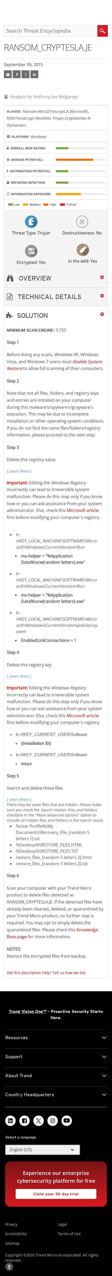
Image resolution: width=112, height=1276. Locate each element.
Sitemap (12, 1243)
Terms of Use (69, 1233)
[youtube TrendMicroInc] (66, 1121)
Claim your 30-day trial (47, 1192)
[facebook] (17, 74)
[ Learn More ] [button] (19, 471)
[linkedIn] (34, 74)
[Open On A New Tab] (25, 74)
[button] (56, 297)
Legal (62, 1224)
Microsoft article (83, 510)
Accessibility (16, 1233)
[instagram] (52, 1121)
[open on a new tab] (38, 1121)
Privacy (11, 1224)
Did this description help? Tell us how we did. (46, 972)
